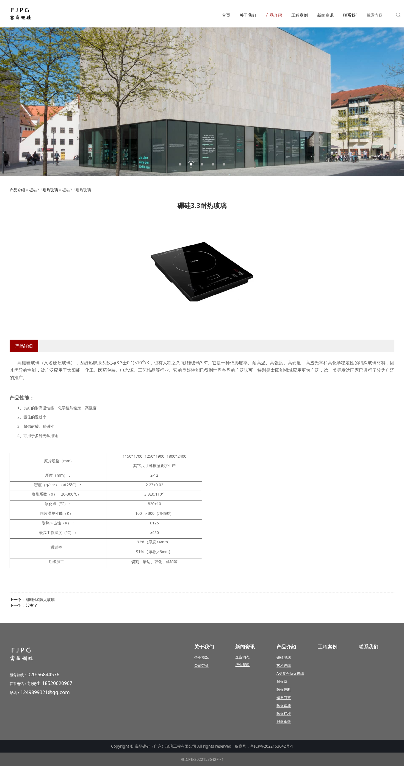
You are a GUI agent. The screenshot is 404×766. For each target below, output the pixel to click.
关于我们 (248, 15)
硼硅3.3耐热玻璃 (43, 189)
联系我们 (351, 15)
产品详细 (24, 346)
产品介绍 (273, 15)
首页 (226, 15)
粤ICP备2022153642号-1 (271, 746)
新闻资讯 (325, 15)
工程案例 (299, 15)
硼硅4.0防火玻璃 (40, 599)
